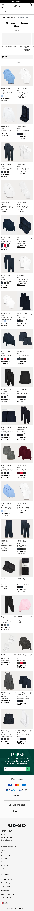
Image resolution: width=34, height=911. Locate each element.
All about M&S (5, 875)
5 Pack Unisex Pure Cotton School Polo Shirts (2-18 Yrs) (23, 207)
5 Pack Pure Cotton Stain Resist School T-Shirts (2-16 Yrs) (23, 508)
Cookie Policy (5, 887)
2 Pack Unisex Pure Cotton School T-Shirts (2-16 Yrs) (23, 281)
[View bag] (30, 5)
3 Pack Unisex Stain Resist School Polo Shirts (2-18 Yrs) (6, 94)
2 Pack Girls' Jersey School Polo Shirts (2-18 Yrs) (23, 169)
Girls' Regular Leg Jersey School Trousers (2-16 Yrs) (6, 546)
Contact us (4, 869)
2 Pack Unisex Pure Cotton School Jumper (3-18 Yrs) (6, 243)
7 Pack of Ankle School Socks (21, 242)
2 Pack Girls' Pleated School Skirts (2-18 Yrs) (7, 432)
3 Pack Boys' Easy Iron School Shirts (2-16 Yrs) (6, 508)
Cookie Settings (6, 898)
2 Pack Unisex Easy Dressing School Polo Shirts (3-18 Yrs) (23, 94)
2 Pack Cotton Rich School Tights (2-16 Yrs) (23, 584)
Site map (3, 862)
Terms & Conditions (7, 879)
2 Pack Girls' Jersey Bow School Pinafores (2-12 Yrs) (7, 698)
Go (28, 769)
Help (2, 843)
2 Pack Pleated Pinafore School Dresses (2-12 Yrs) (22, 319)
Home (3, 17)
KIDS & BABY (11, 17)
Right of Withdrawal (7, 894)
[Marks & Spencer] (17, 6)
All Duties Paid (17, 1)
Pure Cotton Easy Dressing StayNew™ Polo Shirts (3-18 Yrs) (7, 207)
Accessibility (5, 890)
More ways (16, 795)
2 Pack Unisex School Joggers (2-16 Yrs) (6, 395)
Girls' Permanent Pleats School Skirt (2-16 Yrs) (22, 395)
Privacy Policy (5, 883)
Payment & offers (6, 856)
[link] (2, 903)
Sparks (3, 850)
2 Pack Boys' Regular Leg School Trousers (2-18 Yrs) (7, 169)
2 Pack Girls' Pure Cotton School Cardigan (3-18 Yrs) (6, 357)
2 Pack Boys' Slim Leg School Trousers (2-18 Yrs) (7, 281)
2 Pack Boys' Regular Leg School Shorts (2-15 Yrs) (23, 357)
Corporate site (5, 872)
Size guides (4, 859)
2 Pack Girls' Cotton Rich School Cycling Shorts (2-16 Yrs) (23, 698)
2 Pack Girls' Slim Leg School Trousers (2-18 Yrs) (23, 546)
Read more (17, 30)
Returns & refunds (6, 840)
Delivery (3, 834)
